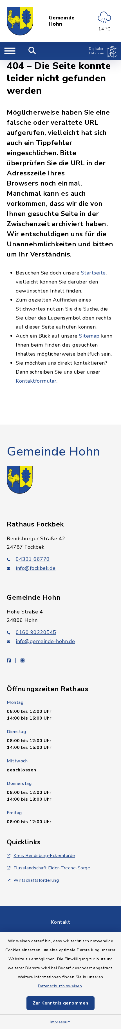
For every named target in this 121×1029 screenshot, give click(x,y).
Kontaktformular (36, 381)
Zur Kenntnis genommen (60, 1003)
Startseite (93, 272)
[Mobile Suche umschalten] (32, 51)
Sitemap (89, 335)
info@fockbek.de (36, 568)
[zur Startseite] (20, 21)
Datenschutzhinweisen (60, 986)
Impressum (60, 1022)
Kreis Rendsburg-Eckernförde (44, 855)
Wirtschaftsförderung (36, 880)
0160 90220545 (36, 632)
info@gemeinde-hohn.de (45, 641)
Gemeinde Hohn (62, 21)
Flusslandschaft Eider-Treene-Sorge (52, 868)
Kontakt (60, 922)
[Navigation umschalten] (10, 51)
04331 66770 (33, 559)
